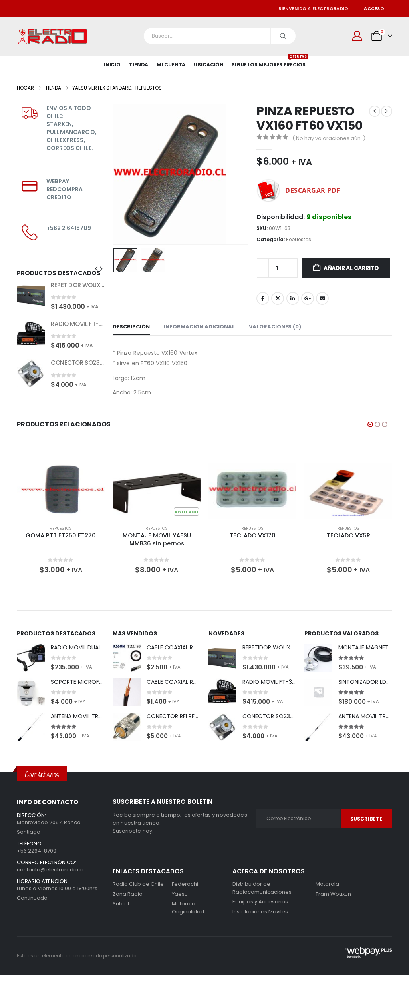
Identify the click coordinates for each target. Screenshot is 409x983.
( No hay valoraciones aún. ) (328, 138)
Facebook (262, 298)
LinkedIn (292, 298)
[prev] (374, 111)
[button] (115, 174)
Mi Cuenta (171, 64)
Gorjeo (277, 298)
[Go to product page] (31, 295)
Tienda (138, 64)
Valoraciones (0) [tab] (275, 326)
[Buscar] (283, 36)
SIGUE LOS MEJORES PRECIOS (269, 62)
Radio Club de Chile (138, 884)
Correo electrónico (322, 298)
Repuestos (298, 239)
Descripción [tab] (131, 326)
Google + (307, 298)
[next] (386, 111)
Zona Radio (128, 894)
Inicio (112, 64)
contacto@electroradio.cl (50, 869)
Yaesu (180, 894)
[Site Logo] (53, 36)
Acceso (374, 8)
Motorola (183, 903)
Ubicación (209, 64)
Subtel (121, 903)
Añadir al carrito (351, 268)
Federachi (185, 884)
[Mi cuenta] (357, 36)
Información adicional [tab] (199, 326)
